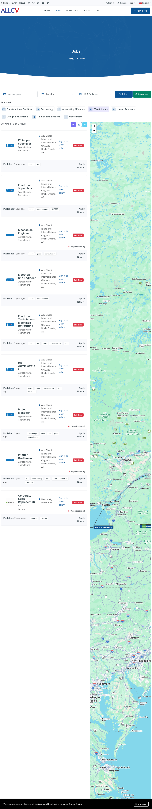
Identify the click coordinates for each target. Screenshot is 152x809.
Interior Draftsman (25, 456)
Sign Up (123, 3)
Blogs (87, 10)
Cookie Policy (75, 804)
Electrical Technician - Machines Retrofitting (26, 321)
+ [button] (94, 126)
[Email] (42, 2)
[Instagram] (38, 2)
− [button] (94, 130)
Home (47, 10)
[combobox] (57, 94)
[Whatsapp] (28, 2)
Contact (101, 10)
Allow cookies (141, 804)
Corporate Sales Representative (26, 500)
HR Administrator (26, 366)
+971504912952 (18, 3)
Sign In (111, 3)
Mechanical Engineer (25, 231)
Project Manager (24, 411)
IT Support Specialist (25, 142)
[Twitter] (47, 2)
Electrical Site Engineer (27, 276)
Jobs (58, 10)
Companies (72, 10)
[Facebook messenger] (33, 2)
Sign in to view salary (103, 527)
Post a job (141, 10)
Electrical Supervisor (25, 187)
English (145, 3)
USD (132, 3)
